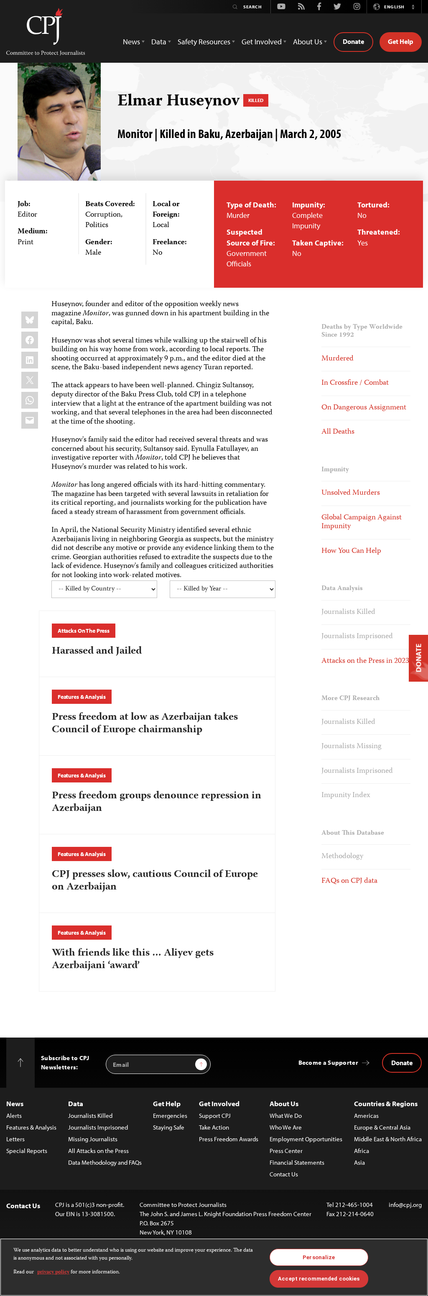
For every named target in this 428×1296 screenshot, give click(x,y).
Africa (361, 1151)
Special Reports (26, 1151)
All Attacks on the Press (98, 1151)
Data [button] (158, 41)
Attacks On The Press (84, 630)
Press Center (286, 1151)
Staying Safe (168, 1127)
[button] (413, 6)
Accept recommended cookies (318, 1279)
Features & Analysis (82, 696)
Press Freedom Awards (228, 1139)
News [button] (131, 41)
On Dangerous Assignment (363, 407)
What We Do (286, 1116)
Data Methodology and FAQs (105, 1162)
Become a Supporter (328, 1062)
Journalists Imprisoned (357, 636)
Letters (15, 1139)
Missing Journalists (92, 1139)
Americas (366, 1116)
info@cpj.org (405, 1205)
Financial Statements (297, 1162)
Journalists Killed (348, 612)
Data (75, 1103)
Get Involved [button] (262, 41)
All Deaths (337, 432)
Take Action (214, 1127)
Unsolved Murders (350, 493)
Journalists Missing (351, 746)
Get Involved (219, 1103)
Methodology (342, 856)
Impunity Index (345, 795)
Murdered (337, 359)
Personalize (319, 1257)
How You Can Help (351, 551)
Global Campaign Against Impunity (361, 522)
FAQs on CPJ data (349, 881)
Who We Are (286, 1127)
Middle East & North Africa (388, 1139)
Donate (353, 41)
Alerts (14, 1116)
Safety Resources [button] (204, 41)
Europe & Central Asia (382, 1127)
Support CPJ (215, 1116)
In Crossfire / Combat (355, 383)
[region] (214, 1267)
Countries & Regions (386, 1103)
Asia (359, 1162)
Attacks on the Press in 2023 (365, 661)
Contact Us (284, 1174)
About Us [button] (307, 41)
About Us (284, 1103)
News (14, 1103)
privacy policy (53, 1272)
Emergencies (170, 1116)
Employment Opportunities (306, 1139)
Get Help (400, 41)
